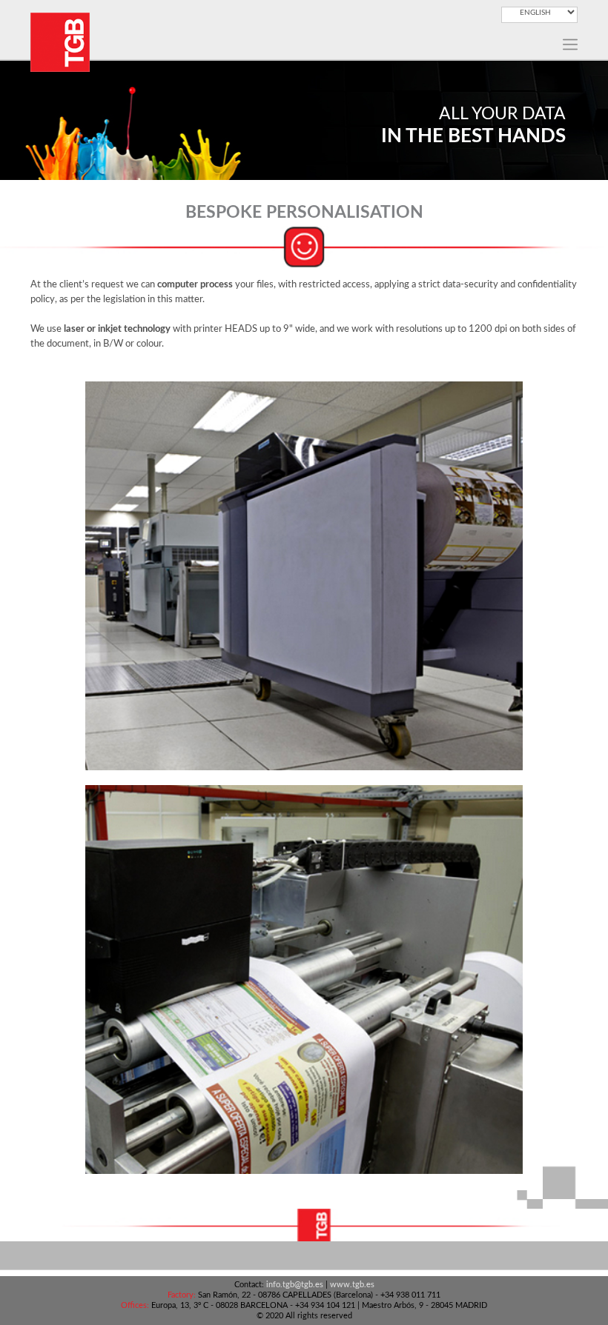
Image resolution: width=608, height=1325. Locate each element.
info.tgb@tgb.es (294, 1285)
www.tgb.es (352, 1285)
